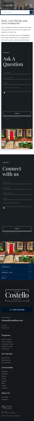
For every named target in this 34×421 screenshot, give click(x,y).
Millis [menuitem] (3, 383)
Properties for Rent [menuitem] (7, 346)
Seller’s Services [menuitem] (6, 360)
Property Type (7, 272)
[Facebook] (2, 328)
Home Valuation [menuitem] (6, 362)
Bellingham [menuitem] (5, 371)
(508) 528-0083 (19, 310)
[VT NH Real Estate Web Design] (17, 407)
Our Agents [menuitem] (5, 397)
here (27, 35)
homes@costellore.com (12, 320)
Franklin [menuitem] (4, 378)
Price (4, 278)
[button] (31, 12)
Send (17, 113)
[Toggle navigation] (30, 5)
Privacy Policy (13, 102)
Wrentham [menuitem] (5, 388)
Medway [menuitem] (4, 381)
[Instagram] (8, 328)
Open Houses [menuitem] (5, 349)
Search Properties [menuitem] (7, 339)
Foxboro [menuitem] (4, 376)
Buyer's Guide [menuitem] (5, 358)
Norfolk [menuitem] (4, 386)
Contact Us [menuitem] (5, 399)
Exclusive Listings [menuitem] (7, 342)
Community (6, 267)
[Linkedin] (5, 328)
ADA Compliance (15, 416)
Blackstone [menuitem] (5, 374)
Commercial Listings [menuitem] (7, 344)
